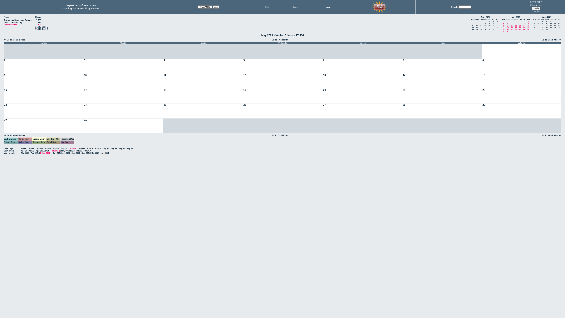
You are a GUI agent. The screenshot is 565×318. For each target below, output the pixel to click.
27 (481, 29)
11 (473, 25)
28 (485, 29)
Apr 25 (46, 151)
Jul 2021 (66, 153)
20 (481, 27)
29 (489, 29)
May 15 (130, 149)
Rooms (296, 7)
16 (493, 25)
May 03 (32, 149)
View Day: (8, 149)
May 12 (106, 149)
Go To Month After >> (551, 40)
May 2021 (516, 17)
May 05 (48, 149)
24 (497, 27)
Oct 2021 (95, 153)
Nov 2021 (105, 153)
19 (477, 27)
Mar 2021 (25, 153)
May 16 (72, 151)
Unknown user (536, 5)
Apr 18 (39, 151)
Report (327, 7)
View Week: (9, 151)
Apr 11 (31, 151)
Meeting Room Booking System (80, 8)
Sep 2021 (86, 153)
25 (473, 29)
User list (536, 11)
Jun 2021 (57, 153)
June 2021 (546, 17)
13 (481, 25)
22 (489, 27)
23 (493, 27)
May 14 (122, 149)
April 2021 (485, 17)
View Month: (9, 153)
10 (497, 24)
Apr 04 (24, 151)
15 (489, 25)
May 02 (24, 149)
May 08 (73, 149)
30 (493, 29)
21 (485, 27)
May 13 (114, 149)
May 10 (90, 149)
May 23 (80, 151)
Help (267, 7)
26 (477, 29)
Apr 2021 (35, 153)
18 (473, 27)
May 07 (64, 149)
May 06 (56, 149)
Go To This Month (280, 40)
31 (508, 32)
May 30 (88, 151)
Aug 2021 (76, 153)
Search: (454, 7)
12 (477, 25)
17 (497, 25)
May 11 (98, 149)
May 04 (40, 149)
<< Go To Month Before (14, 40)
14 (485, 25)
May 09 (82, 149)
